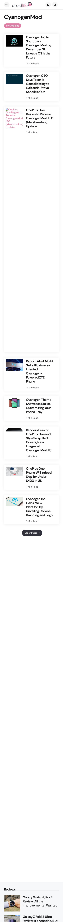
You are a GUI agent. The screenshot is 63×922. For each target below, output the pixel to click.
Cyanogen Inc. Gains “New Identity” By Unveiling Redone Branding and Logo (39, 507)
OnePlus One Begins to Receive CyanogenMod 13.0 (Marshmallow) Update (39, 118)
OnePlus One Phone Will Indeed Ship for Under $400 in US (39, 475)
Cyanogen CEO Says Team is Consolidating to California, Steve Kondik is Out (37, 84)
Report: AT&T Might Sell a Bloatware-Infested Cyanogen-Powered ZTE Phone (39, 371)
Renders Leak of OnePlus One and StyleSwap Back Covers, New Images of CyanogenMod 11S (39, 440)
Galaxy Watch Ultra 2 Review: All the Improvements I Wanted (40, 901)
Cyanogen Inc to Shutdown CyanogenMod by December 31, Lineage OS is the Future (38, 47)
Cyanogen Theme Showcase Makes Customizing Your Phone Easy (38, 406)
